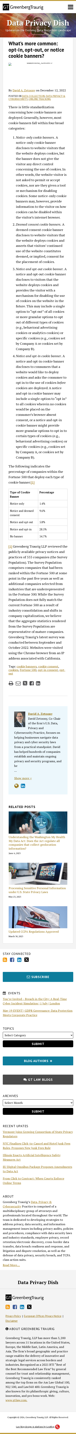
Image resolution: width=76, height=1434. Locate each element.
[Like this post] (32, 683)
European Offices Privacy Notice (42, 1316)
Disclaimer (12, 1321)
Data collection (33, 96)
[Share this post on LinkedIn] (38, 683)
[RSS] (5, 959)
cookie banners (27, 666)
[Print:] (11, 683)
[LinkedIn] (19, 959)
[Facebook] (12, 959)
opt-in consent (48, 670)
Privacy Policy (13, 1316)
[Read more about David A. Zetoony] (16, 785)
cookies (13, 670)
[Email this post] (18, 683)
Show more (22, 778)
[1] (32, 482)
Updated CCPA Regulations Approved (34, 932)
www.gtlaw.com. (16, 1400)
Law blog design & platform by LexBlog (35, 1426)
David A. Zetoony (24, 90)
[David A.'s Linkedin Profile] (23, 785)
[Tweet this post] (25, 683)
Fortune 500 (28, 670)
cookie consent (48, 666)
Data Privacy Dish (38, 23)
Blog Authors (26, 1059)
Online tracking (40, 99)
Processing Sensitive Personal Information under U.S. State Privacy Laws (37, 890)
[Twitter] (26, 959)
